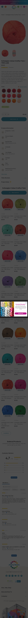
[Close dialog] (26, 302)
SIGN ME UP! (20, 313)
